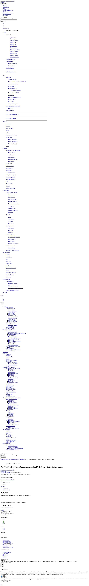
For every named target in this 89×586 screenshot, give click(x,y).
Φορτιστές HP (13, 44)
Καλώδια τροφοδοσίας (10, 177)
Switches (7, 132)
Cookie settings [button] (69, 561)
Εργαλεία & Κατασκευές (8, 10)
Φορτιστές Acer (13, 37)
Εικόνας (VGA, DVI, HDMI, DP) (13, 150)
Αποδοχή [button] (76, 561)
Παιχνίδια (5, 5)
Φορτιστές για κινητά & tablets (12, 290)
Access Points (8, 123)
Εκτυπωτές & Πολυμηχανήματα (12, 250)
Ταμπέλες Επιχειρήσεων (8, 12)
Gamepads (10, 232)
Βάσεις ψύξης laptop (12, 63)
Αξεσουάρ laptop (9, 61)
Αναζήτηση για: (4, 17)
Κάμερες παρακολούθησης (11, 135)
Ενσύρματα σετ (11, 197)
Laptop (4, 32)
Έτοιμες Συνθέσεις (10, 110)
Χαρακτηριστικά (6, 489)
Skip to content (11, 1)
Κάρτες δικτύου (9, 137)
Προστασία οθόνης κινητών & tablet (15, 288)
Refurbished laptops (11, 71)
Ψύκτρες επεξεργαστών (16, 90)
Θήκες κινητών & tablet (13, 285)
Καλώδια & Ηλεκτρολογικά (9, 367)
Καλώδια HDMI (11, 157)
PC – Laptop (8, 261)
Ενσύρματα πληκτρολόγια (13, 203)
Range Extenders (9, 128)
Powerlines (8, 126)
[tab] (45, 488)
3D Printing (5, 15)
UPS (7, 181)
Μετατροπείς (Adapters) (11, 174)
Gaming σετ (10, 206)
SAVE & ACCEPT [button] (5, 581)
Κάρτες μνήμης (11, 241)
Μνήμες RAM (11, 101)
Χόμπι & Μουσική (7, 14)
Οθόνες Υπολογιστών (10, 245)
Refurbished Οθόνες (11, 118)
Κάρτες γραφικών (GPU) (13, 92)
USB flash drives (11, 239)
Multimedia (8, 214)
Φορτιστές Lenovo (14, 47)
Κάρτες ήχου (11, 95)
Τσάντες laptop (11, 65)
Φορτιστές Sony (13, 53)
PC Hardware (8, 77)
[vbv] (4, 528)
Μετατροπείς (11, 379)
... (3, 293)
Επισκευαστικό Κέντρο (8, 547)
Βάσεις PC (10, 108)
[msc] (4, 529)
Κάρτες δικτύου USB (12, 143)
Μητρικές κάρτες (11, 99)
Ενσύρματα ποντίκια (12, 201)
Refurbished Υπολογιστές (12, 114)
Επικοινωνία (5, 546)
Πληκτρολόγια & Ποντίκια (11, 192)
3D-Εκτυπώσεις (6, 252)
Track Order (5, 555)
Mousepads (10, 212)
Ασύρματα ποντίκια (12, 199)
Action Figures (6, 7)
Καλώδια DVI (11, 154)
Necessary (4, 576)
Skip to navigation (4, 1)
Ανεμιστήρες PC (11, 86)
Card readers (11, 228)
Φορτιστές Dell (13, 42)
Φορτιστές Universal (14, 57)
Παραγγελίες (5, 553)
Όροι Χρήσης (6, 540)
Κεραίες (7, 146)
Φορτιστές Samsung (14, 51)
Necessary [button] (3, 575)
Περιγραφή (5, 488)
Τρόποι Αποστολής (7, 541)
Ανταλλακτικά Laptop (10, 59)
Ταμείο (4, 554)
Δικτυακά (5, 121)
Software (5, 292)
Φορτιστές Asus (13, 38)
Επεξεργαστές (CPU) (12, 88)
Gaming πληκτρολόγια (13, 210)
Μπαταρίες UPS (9, 183)
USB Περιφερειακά (10, 225)
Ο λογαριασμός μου (7, 552)
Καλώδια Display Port (13, 159)
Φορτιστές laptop (9, 34)
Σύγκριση (2, 486)
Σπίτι (4, 8)
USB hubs (10, 230)
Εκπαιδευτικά (6, 9)
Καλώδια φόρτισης (10, 166)
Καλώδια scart (11, 161)
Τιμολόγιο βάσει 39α (7, 544)
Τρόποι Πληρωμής (7, 542)
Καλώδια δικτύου (9, 168)
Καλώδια (5, 148)
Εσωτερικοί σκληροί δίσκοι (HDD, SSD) (17, 81)
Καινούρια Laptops (10, 68)
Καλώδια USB (9, 163)
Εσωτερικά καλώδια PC (11, 179)
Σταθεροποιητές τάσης (10, 188)
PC (3, 75)
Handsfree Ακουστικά (12, 283)
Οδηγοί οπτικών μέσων (13, 103)
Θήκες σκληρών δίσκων (13, 243)
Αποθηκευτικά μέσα (10, 234)
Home (2, 459)
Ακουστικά (10, 221)
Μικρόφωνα (10, 223)
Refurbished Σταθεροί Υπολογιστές (13, 349)
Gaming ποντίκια (11, 208)
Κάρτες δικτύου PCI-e (13, 141)
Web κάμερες (11, 219)
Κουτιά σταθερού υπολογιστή (14, 97)
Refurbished (5, 352)
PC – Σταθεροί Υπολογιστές (9, 329)
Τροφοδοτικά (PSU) (12, 79)
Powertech (10, 507)
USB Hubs (10, 419)
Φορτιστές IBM (13, 46)
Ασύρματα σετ (11, 194)
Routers (7, 130)
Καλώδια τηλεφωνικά (10, 172)
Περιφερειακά (6, 190)
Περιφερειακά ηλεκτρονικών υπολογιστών (12, 397)
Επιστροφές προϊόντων (8, 543)
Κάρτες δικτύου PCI (12, 139)
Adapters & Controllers (13, 83)
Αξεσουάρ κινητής (9, 281)
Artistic (4, 11)
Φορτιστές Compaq (14, 40)
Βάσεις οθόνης (11, 248)
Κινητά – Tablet (9, 263)
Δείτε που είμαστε (4, 514)
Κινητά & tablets (6, 279)
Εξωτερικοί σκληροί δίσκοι (14, 237)
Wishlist (4, 556)
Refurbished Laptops (10, 328)
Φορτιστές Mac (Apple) (15, 49)
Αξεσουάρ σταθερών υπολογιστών (13, 106)
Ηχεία (9, 217)
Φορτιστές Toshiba (14, 55)
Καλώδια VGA (11, 152)
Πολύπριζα (8, 186)
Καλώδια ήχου (9, 170)
